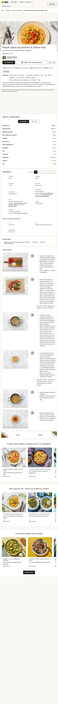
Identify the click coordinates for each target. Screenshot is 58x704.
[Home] (3, 11)
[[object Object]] (50, 62)
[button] (35, 172)
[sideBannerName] (29, 103)
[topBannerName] (29, 17)
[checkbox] (3, 53)
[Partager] (54, 62)
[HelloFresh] (4, 2)
